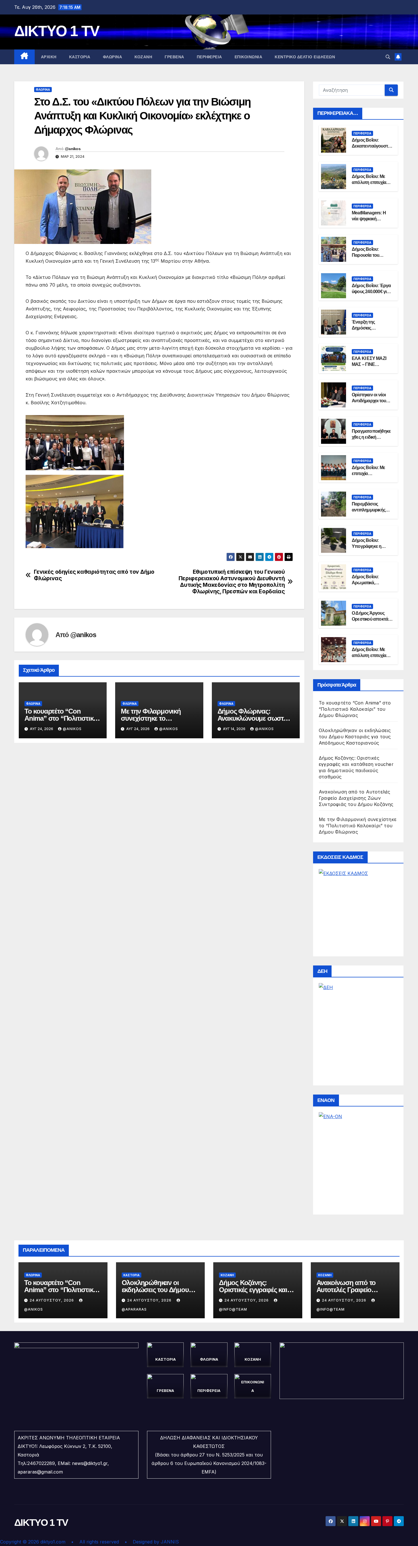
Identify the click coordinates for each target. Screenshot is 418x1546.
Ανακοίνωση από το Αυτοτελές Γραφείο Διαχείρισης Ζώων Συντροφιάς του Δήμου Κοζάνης (356, 798)
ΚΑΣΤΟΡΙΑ (79, 57)
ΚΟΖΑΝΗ (143, 57)
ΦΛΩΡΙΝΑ (112, 57)
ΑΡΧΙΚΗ (49, 57)
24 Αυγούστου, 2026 (52, 1300)
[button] (388, 57)
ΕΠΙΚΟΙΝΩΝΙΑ (248, 57)
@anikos (72, 148)
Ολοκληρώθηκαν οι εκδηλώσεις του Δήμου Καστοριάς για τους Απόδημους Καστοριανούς (355, 737)
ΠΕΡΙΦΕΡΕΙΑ (209, 57)
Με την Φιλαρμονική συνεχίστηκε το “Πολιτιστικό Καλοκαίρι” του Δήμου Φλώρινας (357, 825)
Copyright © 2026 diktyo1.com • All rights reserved (62, 1542)
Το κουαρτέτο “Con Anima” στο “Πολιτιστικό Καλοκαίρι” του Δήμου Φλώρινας (355, 709)
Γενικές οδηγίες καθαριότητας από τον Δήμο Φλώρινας (94, 575)
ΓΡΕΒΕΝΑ (174, 57)
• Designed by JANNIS (152, 1542)
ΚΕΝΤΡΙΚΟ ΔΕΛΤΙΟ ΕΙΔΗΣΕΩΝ (305, 57)
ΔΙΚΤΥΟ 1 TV (56, 31)
